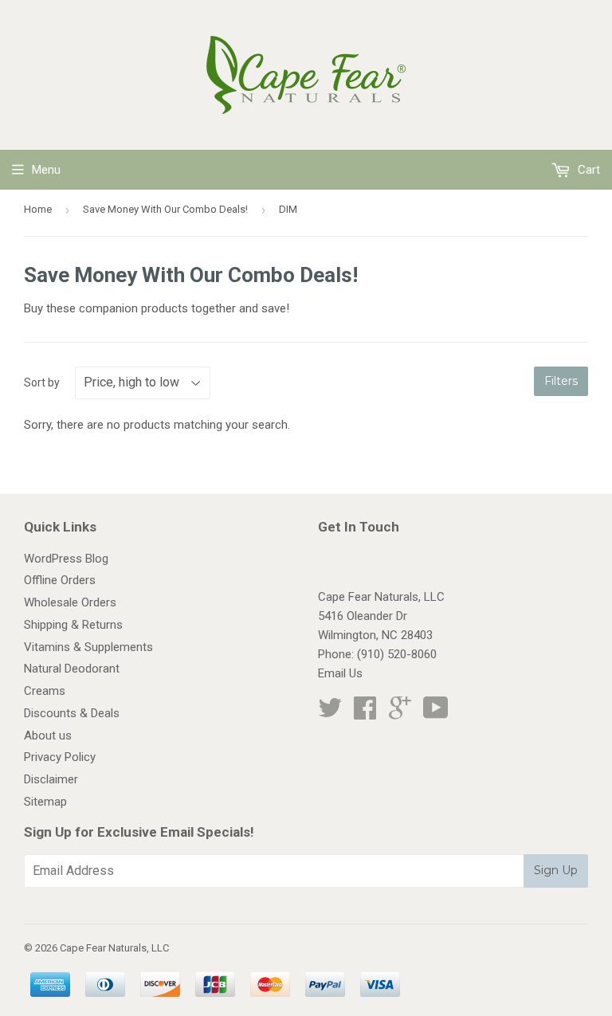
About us (48, 735)
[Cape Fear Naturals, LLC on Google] (400, 713)
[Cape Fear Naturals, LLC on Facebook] (365, 713)
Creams (44, 691)
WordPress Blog (66, 558)
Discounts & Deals (72, 713)
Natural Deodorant (72, 668)
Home (38, 209)
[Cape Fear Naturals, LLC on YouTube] (436, 713)
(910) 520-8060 (397, 654)
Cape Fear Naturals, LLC (114, 948)
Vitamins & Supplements (88, 647)
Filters (561, 381)
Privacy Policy (60, 757)
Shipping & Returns (73, 625)
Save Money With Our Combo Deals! (165, 209)
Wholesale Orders (70, 602)
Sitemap (45, 801)
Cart (587, 170)
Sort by (42, 382)
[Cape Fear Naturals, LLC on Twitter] (330, 713)
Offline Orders (60, 580)
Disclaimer (51, 779)
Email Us (340, 673)
